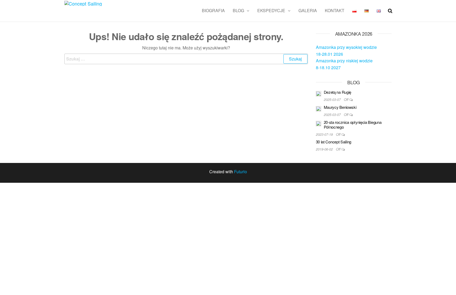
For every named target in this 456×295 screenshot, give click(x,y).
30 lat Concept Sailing (333, 141)
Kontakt (334, 10)
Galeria (307, 10)
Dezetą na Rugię (338, 92)
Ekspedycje (271, 10)
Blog (238, 10)
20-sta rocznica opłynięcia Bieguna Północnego (353, 124)
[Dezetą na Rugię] (318, 93)
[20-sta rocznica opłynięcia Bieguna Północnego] (318, 123)
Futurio (240, 171)
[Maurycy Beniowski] (318, 108)
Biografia (213, 10)
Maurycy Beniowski (340, 107)
